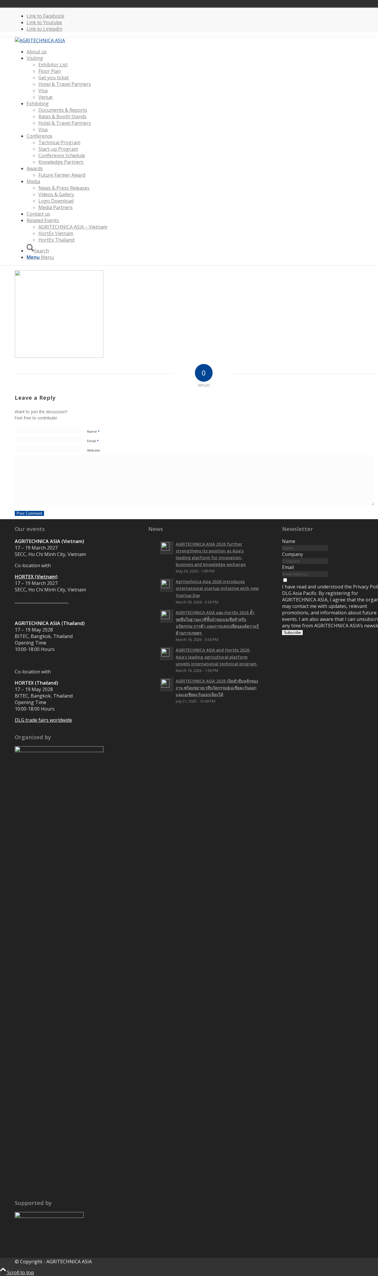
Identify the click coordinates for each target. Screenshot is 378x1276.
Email (93, 441)
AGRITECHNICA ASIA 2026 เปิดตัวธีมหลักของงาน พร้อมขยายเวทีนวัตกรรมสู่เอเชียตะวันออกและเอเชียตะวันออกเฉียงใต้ (217, 687)
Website (93, 450)
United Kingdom (318, 3)
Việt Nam (327, 3)
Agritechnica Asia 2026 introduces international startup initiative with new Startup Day (217, 588)
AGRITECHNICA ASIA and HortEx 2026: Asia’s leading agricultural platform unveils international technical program (217, 656)
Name (93, 431)
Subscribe (292, 632)
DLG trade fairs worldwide (43, 720)
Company (292, 554)
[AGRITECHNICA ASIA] (40, 40)
